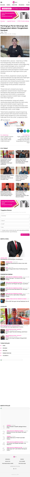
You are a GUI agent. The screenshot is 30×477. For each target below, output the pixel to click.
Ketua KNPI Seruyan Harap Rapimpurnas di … (17, 302)
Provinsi (5, 348)
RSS (16, 468)
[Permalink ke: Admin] (2, 33)
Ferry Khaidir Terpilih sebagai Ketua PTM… (16, 427)
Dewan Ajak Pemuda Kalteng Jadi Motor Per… (16, 332)
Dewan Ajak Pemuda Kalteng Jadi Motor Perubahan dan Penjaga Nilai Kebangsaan (22, 161)
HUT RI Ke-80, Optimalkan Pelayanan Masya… (16, 295)
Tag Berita (5, 355)
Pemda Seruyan (9, 276)
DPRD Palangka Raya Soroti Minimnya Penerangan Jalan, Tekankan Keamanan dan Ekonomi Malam (22, 194)
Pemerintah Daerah (17, 276)
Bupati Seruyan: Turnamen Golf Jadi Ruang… (15, 279)
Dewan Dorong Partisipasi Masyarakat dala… (16, 338)
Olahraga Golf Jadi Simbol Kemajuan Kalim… (17, 449)
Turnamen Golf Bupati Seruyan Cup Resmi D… (17, 284)
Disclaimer (22, 461)
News (6, 258)
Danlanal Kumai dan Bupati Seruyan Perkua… (16, 432)
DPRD (4, 345)
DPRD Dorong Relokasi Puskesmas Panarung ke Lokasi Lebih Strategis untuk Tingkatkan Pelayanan (22, 178)
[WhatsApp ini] (28, 131)
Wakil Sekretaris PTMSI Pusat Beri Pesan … (16, 438)
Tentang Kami (22, 463)
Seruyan (5, 350)
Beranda (7, 459)
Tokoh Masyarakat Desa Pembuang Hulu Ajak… (17, 269)
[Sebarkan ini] (18, 131)
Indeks (22, 459)
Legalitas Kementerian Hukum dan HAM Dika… (16, 264)
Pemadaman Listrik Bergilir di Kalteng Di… (12, 259)
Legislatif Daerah (16, 325)
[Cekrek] (15, 2)
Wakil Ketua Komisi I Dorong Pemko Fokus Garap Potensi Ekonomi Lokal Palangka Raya (6, 193)
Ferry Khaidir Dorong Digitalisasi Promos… (12, 327)
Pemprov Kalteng (18, 447)
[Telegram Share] (24, 131)
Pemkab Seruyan (7, 353)
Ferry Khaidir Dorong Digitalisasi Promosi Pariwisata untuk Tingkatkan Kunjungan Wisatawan (6, 161)
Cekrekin (2, 258)
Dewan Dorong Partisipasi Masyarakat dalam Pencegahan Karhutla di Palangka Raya (7, 177)
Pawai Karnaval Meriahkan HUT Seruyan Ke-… (16, 290)
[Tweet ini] (21, 131)
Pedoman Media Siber (7, 463)
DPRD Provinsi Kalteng (6, 325)
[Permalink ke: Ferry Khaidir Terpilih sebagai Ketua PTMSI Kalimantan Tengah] (15, 415)
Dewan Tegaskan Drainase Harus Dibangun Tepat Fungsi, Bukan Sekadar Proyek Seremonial (7, 138)
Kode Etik (7, 461)
